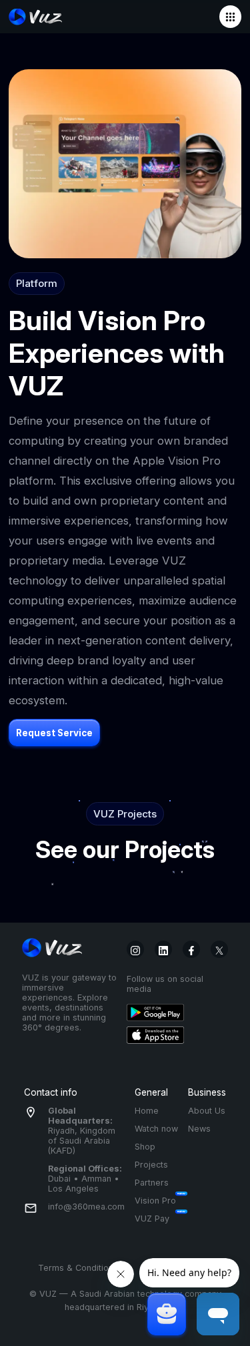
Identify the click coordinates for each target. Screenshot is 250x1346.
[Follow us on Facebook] (191, 949)
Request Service (54, 733)
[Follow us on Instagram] (135, 949)
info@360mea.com (86, 1207)
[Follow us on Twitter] (219, 949)
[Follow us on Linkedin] (163, 949)
